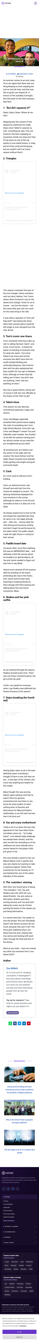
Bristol (6, 1265)
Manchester (15, 1262)
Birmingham (29, 1262)
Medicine (12, 1283)
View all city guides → (9, 1258)
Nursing (7, 1291)
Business (28, 1283)
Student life (6, 1207)
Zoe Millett (12, 968)
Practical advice (8, 1210)
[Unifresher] (6, 3)
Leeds (22, 1262)
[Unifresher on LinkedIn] (13, 1189)
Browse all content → (9, 1220)
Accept (19, 1332)
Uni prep (5, 1201)
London (7, 1262)
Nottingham (8, 1269)
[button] (10, 1023)
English (31, 1291)
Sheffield (21, 1265)
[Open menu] (36, 3)
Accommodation (8, 1204)
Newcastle (23, 1269)
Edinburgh (13, 1265)
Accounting (24, 1291)
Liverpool (28, 1265)
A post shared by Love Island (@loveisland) (19, 220)
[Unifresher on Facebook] (8, 1189)
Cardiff (30, 1269)
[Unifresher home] (7, 1173)
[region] (19, 1327)
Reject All (19, 1337)
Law (6, 1283)
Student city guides (8, 1217)
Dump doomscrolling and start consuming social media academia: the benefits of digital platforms (19, 1090)
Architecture (15, 1291)
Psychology (20, 1283)
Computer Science (9, 1287)
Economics (20, 1287)
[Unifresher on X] (17, 1189)
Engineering (29, 1287)
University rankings (9, 1214)
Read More (23, 1326)
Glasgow (16, 1269)
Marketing (7, 1294)
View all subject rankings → (11, 1280)
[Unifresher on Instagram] (4, 1189)
